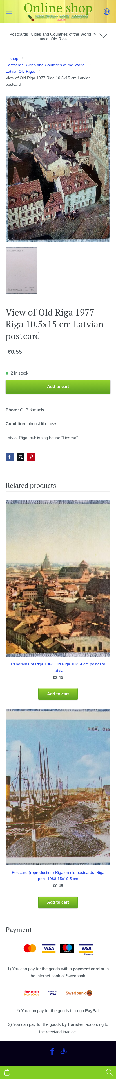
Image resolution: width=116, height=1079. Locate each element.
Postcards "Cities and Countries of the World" (46, 65)
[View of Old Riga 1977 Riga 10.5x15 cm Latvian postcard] (21, 270)
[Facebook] (52, 1051)
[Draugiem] (64, 1051)
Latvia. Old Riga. (20, 71)
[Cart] (7, 1072)
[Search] (109, 1072)
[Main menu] (9, 11)
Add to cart (58, 386)
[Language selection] (107, 11)
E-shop (12, 58)
